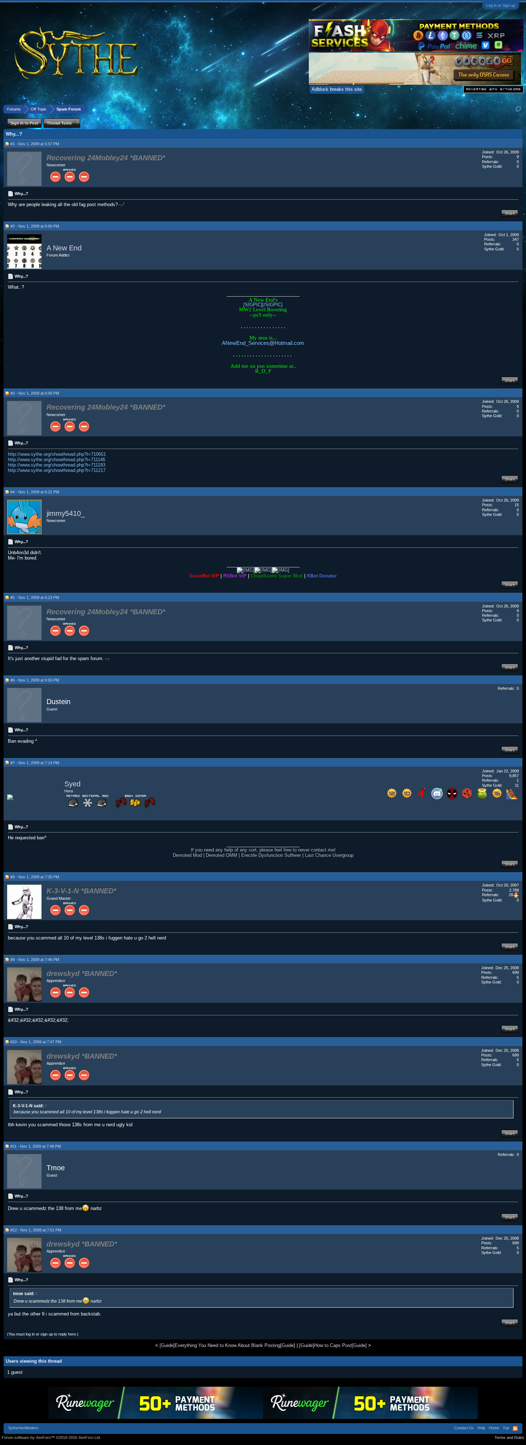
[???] (452, 797)
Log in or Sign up (500, 5)
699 (515, 972)
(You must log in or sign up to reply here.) (42, 1334)
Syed (72, 784)
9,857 (514, 775)
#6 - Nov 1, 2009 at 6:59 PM (34, 680)
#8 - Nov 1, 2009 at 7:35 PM (34, 877)
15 (517, 505)
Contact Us (464, 1428)
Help (481, 1428)
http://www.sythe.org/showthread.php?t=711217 (57, 470)
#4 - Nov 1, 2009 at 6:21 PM (34, 492)
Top (506, 1428)
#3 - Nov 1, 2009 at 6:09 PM (34, 393)
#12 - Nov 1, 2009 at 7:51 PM (35, 1230)
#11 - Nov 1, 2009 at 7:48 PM (35, 1146)
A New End (64, 248)
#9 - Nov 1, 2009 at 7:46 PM (34, 959)
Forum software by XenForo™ (51, 1437)
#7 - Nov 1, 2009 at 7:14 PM (34, 763)
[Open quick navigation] (518, 109)
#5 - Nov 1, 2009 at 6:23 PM (34, 597)
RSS (515, 1428)
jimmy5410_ (66, 513)
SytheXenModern (23, 1428)
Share (510, 213)
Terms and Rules (509, 1437)
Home (494, 1428)
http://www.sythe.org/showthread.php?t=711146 (56, 459)
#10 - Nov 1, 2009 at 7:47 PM (35, 1042)
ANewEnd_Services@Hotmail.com (263, 343)
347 (515, 239)
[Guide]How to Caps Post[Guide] (333, 1345)
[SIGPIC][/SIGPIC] (263, 304)
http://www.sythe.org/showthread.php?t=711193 (56, 465)
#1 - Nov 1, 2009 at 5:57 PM (34, 144)
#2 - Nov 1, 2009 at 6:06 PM (34, 226)
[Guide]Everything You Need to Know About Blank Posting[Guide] (227, 1345)
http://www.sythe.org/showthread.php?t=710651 (57, 454)
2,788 (514, 890)
